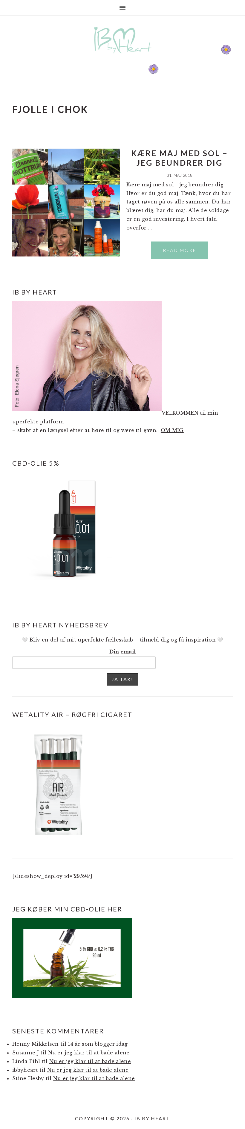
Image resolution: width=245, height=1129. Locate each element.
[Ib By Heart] (122, 56)
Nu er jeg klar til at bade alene (89, 1053)
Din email (122, 652)
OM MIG (172, 430)
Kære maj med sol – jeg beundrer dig (179, 157)
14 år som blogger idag (98, 1044)
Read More (179, 250)
